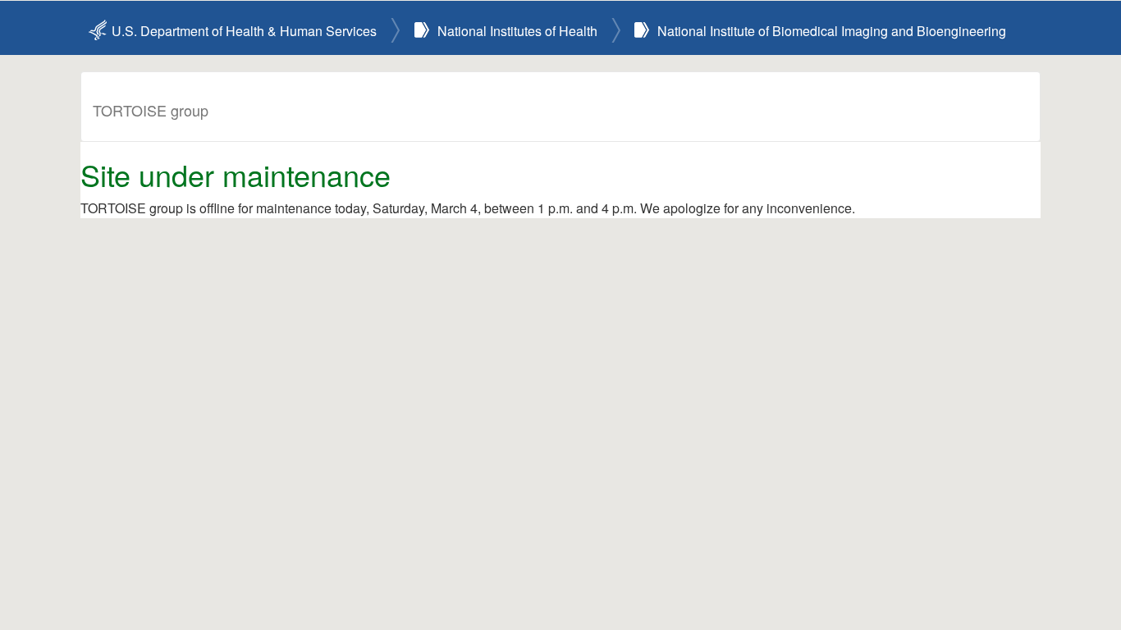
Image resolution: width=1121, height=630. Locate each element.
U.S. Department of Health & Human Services (244, 30)
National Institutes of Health (517, 30)
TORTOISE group (150, 110)
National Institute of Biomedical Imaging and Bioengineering (831, 30)
